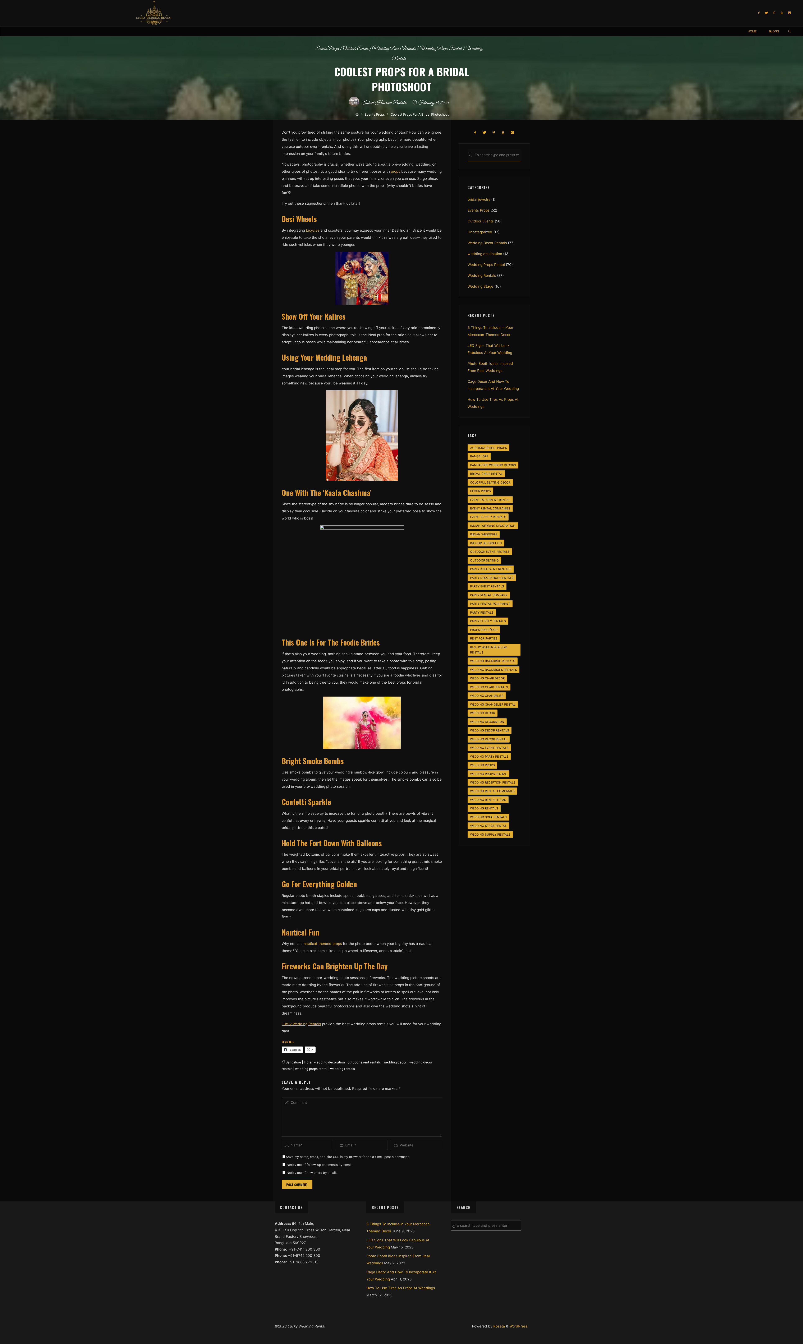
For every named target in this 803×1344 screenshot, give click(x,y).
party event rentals (487, 586)
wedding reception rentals (492, 782)
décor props (480, 491)
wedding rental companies (492, 791)
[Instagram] (789, 13)
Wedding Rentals (482, 275)
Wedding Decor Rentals (394, 48)
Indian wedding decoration (324, 1062)
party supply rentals (488, 621)
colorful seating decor (490, 482)
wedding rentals (342, 1069)
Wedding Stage (480, 286)
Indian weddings (483, 534)
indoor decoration (486, 543)
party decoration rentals (492, 577)
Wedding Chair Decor (487, 678)
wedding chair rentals (489, 687)
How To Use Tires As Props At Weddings (400, 1288)
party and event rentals (490, 569)
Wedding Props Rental (441, 48)
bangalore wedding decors (493, 465)
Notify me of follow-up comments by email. (319, 1165)
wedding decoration (487, 722)
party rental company (489, 595)
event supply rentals (488, 517)
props (395, 171)
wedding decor (395, 1062)
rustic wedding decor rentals (488, 649)
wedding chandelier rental (492, 704)
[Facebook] (759, 13)
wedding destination (485, 254)
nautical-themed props (323, 944)
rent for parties (483, 638)
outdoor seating (484, 560)
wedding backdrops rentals (493, 669)
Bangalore (293, 1062)
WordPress (518, 1326)
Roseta (498, 1326)
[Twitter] (766, 13)
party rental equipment (490, 603)
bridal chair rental (486, 473)
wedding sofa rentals (488, 817)
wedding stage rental (488, 825)
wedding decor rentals (489, 730)
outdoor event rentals (364, 1062)
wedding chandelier (486, 695)
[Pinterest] (774, 13)
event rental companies (490, 508)
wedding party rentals (489, 756)
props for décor (483, 630)
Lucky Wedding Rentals (301, 1024)
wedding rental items (488, 800)
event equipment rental (490, 500)
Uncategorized (480, 232)
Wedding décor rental (488, 739)
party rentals (482, 612)
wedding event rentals (489, 747)
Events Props (327, 48)
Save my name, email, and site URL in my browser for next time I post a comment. (348, 1157)
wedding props (482, 765)
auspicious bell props (488, 447)
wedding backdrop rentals (492, 661)
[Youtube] (782, 13)
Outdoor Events (355, 48)
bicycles (313, 230)
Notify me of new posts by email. (312, 1173)
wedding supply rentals (490, 834)
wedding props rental (311, 1069)
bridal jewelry (479, 199)
